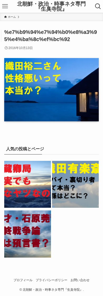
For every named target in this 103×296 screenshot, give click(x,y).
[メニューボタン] (5, 6)
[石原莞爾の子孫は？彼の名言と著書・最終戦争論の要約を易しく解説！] (27, 234)
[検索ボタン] (98, 6)
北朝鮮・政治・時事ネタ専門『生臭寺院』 (51, 6)
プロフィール (22, 280)
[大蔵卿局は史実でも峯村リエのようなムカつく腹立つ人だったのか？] (27, 185)
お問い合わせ (80, 280)
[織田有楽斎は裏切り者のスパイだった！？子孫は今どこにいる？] (75, 185)
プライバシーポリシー (51, 280)
